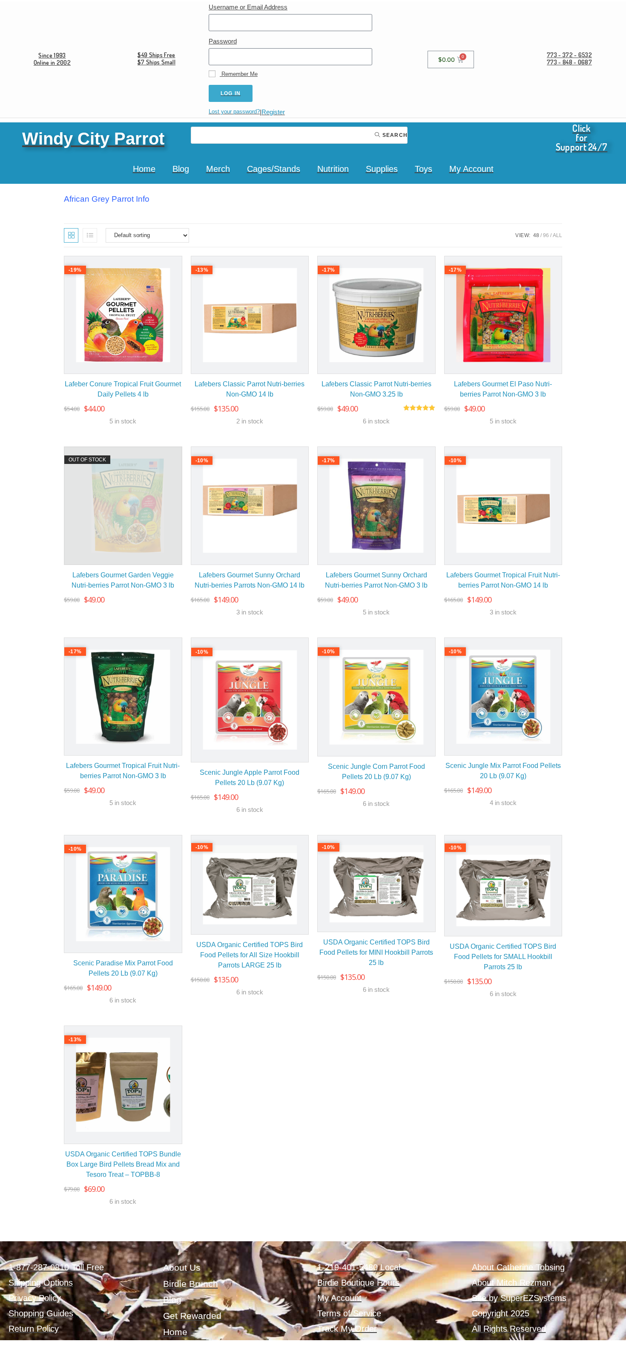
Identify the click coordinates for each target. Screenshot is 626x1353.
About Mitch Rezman (511, 1282)
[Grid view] (71, 235)
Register (273, 112)
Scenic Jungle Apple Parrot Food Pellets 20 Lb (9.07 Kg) (249, 777)
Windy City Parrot (93, 138)
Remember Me (239, 74)
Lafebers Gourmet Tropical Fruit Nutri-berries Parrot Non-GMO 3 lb (123, 770)
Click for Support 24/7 (582, 137)
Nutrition (333, 169)
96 (546, 235)
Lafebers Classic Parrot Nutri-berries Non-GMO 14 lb (249, 389)
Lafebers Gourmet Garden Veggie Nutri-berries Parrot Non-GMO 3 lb (123, 580)
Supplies (382, 169)
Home (144, 169)
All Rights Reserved (509, 1328)
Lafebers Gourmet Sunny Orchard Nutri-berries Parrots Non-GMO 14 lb (249, 580)
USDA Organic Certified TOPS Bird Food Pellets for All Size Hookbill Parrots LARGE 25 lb (249, 955)
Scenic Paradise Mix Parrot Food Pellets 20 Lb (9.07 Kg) (123, 968)
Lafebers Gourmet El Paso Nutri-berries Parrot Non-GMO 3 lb (503, 389)
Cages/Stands (273, 169)
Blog (180, 169)
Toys (423, 169)
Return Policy (34, 1328)
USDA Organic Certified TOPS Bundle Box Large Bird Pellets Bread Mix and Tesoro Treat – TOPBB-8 (123, 1164)
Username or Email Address (248, 7)
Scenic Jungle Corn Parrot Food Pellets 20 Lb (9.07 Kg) (376, 771)
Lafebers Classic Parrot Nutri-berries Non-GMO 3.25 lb (376, 389)
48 (536, 235)
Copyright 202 (498, 1313)
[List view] (90, 235)
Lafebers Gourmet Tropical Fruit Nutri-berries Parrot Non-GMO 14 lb (503, 580)
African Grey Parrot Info (106, 198)
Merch (218, 169)
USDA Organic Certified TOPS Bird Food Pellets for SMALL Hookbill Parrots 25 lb (503, 957)
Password (223, 41)
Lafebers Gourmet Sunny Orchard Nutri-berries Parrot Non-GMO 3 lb (376, 580)
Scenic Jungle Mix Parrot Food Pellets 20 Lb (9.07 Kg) (503, 770)
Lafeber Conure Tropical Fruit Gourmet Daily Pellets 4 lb (123, 389)
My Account (471, 169)
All (557, 235)
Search (394, 135)
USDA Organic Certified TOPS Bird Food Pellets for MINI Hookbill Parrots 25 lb (376, 952)
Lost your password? (234, 111)
